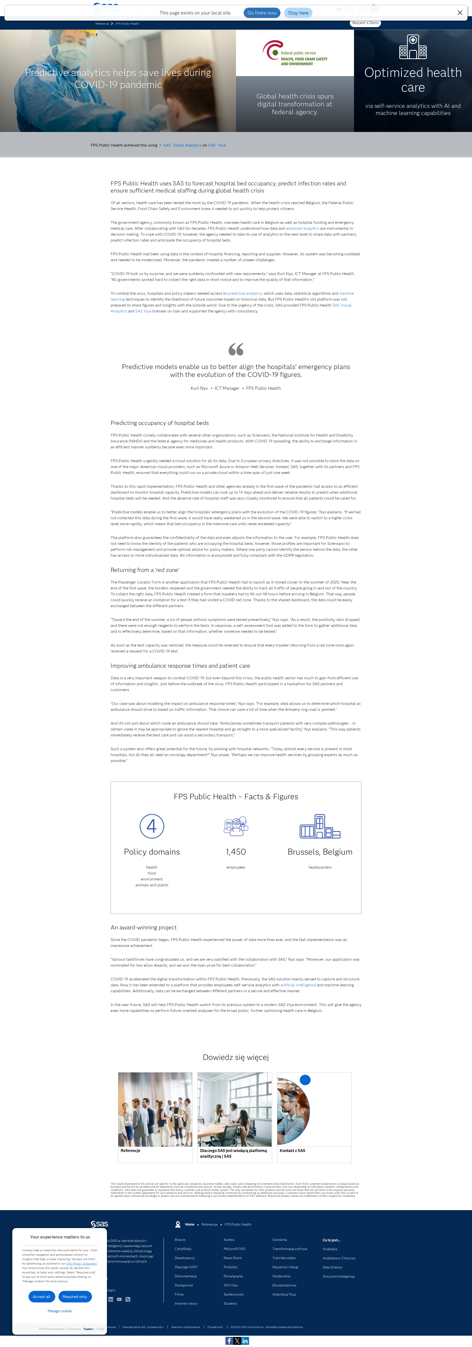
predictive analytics (245, 293)
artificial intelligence (298, 985)
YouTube (119, 1301)
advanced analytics (302, 228)
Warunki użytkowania (185, 1327)
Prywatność (215, 1327)
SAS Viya (217, 145)
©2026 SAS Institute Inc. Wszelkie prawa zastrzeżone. (267, 1327)
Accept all (41, 1296)
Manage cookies (60, 1311)
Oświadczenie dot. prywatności (142, 1327)
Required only (75, 1296)
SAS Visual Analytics (182, 145)
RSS (127, 1301)
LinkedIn (110, 1301)
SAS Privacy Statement (81, 1263)
